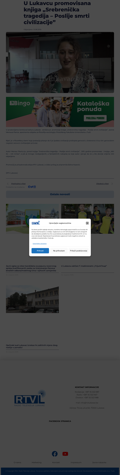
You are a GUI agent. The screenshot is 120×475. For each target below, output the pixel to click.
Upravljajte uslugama (40, 243)
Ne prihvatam (59, 251)
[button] (87, 223)
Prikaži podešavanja (78, 251)
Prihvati (40, 251)
